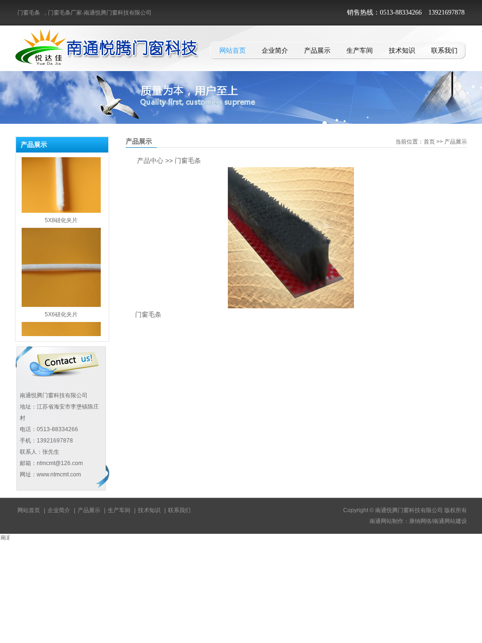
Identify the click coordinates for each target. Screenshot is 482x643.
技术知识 (402, 50)
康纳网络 (420, 521)
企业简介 (275, 50)
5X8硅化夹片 (61, 209)
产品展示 (317, 50)
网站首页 (232, 50)
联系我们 (444, 50)
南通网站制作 (386, 521)
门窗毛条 (28, 12)
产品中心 (150, 160)
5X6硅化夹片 (61, 303)
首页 (429, 141)
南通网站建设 (450, 521)
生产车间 (359, 50)
